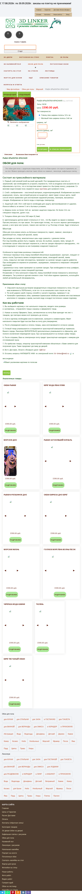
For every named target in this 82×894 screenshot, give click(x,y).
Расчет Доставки (8, 816)
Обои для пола (35, 64)
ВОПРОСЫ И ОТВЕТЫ (13, 85)
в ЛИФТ (39, 774)
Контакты (47, 14)
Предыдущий (10, 95)
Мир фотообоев (13, 89)
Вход (67, 14)
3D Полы (64, 57)
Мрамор (56, 741)
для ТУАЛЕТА (64, 719)
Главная (38, 10)
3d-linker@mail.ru (61, 353)
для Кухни (17, 789)
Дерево (61, 734)
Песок (65, 741)
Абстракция (8, 734)
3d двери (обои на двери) (12, 831)
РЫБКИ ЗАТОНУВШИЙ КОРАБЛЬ (58, 440)
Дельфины (40, 734)
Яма (73, 741)
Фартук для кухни (13, 78)
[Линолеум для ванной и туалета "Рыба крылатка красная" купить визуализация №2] (11, 125)
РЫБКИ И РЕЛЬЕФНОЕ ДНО (15, 495)
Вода (19, 734)
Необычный (37, 789)
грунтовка (43, 189)
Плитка (49, 57)
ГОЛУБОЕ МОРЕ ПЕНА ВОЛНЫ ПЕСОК (59, 549)
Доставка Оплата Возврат (62, 10)
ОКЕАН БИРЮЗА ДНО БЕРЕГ (56, 495)
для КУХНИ (8, 719)
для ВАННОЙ (9, 727)
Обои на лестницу (9, 886)
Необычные (34, 741)
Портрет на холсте (9, 853)
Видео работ (7, 879)
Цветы (14, 748)
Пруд (6, 748)
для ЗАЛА (36, 719)
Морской (39, 89)
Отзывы (38, 14)
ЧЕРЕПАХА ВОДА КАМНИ (14, 604)
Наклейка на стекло (10, 890)
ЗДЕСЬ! (42, 350)
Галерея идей (7, 883)
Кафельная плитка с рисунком (14, 834)
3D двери (8, 57)
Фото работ (6, 875)
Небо (24, 741)
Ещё (31, 78)
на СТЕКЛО (33, 71)
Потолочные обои (59, 64)
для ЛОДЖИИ (52, 767)
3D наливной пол (12, 64)
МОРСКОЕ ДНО (10, 440)
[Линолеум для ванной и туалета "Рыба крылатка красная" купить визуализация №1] (20, 125)
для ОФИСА (39, 727)
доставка (42, 144)
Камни (70, 734)
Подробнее (10, 430)
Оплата (5, 819)
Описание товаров (49, 78)
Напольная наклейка (10, 849)
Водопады (28, 734)
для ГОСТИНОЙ (50, 759)
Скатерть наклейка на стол (13, 860)
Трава (22, 748)
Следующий (24, 95)
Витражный (50, 781)
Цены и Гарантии (9, 812)
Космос (15, 741)
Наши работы (57, 14)
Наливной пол (7, 842)
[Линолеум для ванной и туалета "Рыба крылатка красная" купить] (29, 125)
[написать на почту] (71, 353)
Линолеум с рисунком (10, 845)
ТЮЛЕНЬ (40, 604)
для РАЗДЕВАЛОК (11, 774)
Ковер (6, 741)
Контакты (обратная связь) (12, 823)
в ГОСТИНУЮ (49, 719)
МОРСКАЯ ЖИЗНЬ (11, 549)
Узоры (31, 748)
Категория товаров (9, 827)
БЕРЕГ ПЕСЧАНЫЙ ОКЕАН (14, 659)
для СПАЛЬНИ (23, 719)
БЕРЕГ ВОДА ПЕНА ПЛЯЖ (54, 385)
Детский (51, 734)
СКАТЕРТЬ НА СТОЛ (12, 71)
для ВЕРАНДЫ (24, 727)
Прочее (56, 796)
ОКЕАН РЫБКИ (10, 385)
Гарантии (47, 10)
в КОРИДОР (52, 727)
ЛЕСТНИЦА (50, 71)
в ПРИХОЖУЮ (67, 727)
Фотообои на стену (29, 57)
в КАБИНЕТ (50, 774)
